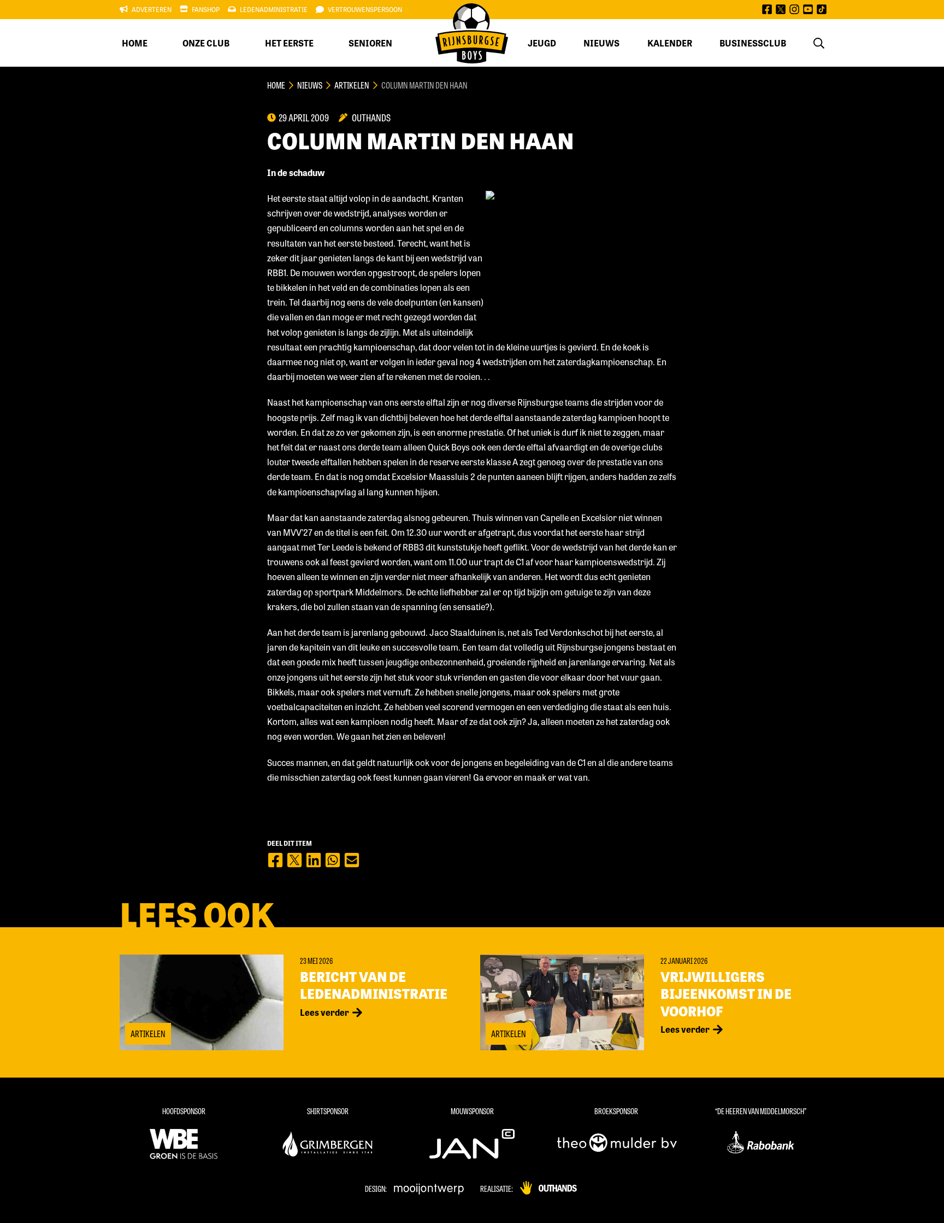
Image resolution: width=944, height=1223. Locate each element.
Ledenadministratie (274, 9)
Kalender (669, 43)
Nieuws (601, 43)
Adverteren (152, 9)
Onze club (205, 43)
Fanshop (206, 9)
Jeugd (542, 43)
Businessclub (752, 43)
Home (135, 43)
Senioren (370, 43)
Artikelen (351, 85)
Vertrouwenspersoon (365, 9)
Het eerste (289, 43)
